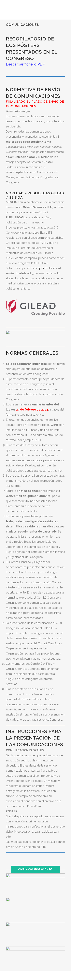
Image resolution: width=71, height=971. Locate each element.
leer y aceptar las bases (42, 268)
